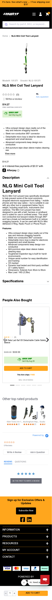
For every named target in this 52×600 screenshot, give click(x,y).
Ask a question (42, 97)
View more (10, 154)
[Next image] (43, 58)
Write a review (13, 99)
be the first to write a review (26, 481)
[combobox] (25, 24)
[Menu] (34, 14)
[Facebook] (22, 519)
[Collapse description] (48, 178)
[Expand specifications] (48, 281)
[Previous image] (8, 58)
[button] (25, 178)
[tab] (14, 452)
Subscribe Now (26, 511)
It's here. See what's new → (16, 2)
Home (5, 36)
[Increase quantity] (14, 593)
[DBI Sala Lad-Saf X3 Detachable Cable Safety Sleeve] (26, 323)
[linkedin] (29, 519)
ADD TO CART (33, 593)
